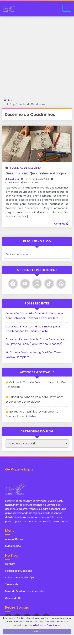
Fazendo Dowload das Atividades (24, 591)
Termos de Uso (14, 584)
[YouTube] (25, 283)
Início (11, 100)
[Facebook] (13, 283)
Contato (10, 564)
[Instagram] (37, 283)
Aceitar (37, 631)
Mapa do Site (13, 546)
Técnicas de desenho (25, 168)
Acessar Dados (14, 539)
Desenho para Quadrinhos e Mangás (36, 173)
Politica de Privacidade (18, 571)
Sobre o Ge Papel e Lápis (19, 577)
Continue (60, 223)
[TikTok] (49, 283)
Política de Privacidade (47, 625)
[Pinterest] (61, 283)
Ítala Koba (13, 179)
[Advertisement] (37, 55)
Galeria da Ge (13, 598)
